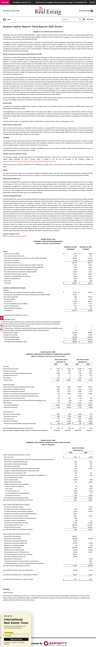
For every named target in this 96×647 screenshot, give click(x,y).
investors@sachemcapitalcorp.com (17, 236)
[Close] (29, 614)
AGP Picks (5, 2)
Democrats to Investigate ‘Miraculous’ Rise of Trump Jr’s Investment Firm (61, 2)
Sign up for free (16, 639)
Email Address (9, 632)
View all (92, 2)
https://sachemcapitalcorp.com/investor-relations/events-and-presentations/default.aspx (29, 161)
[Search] (80, 19)
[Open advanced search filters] (83, 19)
